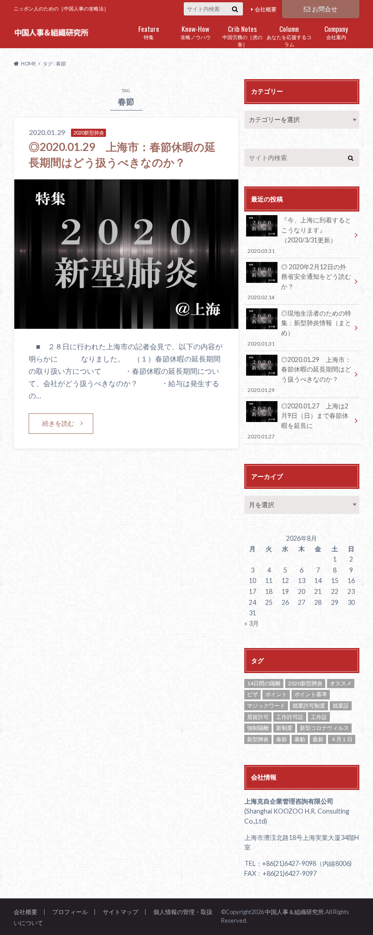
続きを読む (58, 423)
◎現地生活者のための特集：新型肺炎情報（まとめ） (299, 328)
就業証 (341, 705)
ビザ (252, 694)
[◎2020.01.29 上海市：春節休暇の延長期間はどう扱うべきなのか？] (126, 323)
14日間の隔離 (264, 683)
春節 (281, 739)
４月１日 (342, 739)
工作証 (319, 717)
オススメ (341, 683)
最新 (318, 739)
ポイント (276, 694)
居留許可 (258, 717)
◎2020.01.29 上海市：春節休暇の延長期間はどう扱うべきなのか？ (299, 374)
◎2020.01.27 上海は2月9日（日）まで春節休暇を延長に (297, 420)
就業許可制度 (308, 705)
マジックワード (266, 705)
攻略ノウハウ (196, 32)
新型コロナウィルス (324, 727)
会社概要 (266, 9)
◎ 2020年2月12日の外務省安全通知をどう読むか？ (299, 281)
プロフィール (70, 911)
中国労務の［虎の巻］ (242, 35)
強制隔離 (258, 727)
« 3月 (251, 623)
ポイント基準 (310, 694)
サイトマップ (120, 911)
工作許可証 (289, 717)
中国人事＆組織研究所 (294, 911)
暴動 (299, 739)
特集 (148, 32)
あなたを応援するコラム (289, 35)
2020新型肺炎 (305, 683)
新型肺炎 (258, 739)
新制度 (284, 727)
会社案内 (336, 32)
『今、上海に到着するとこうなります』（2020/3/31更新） (299, 234)
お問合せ (325, 9)
